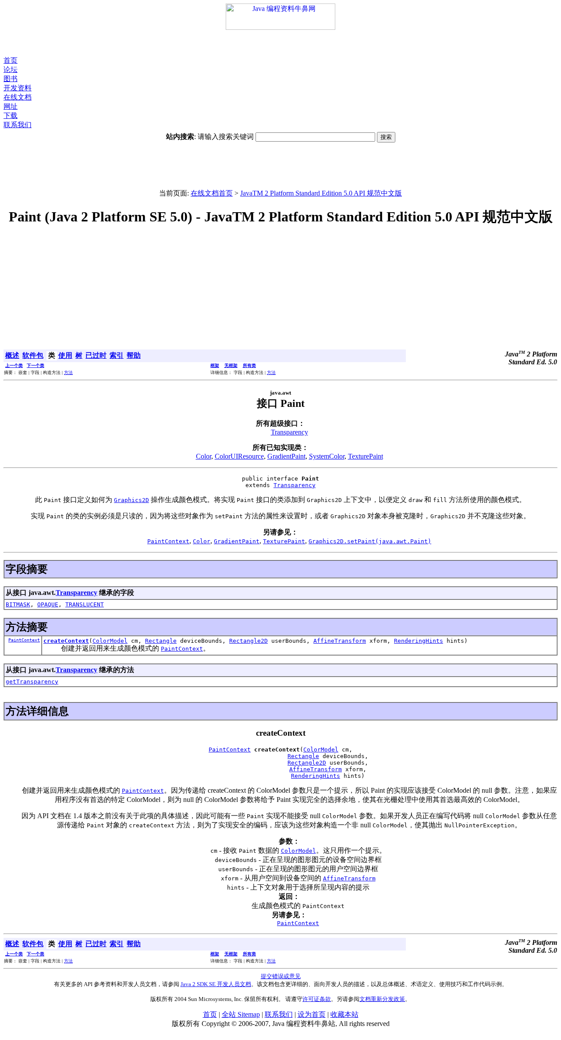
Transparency (289, 432)
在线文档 (18, 97)
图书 (11, 78)
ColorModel (110, 641)
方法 (68, 372)
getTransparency (32, 681)
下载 (11, 115)
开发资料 (18, 88)
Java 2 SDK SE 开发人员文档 (216, 984)
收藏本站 (344, 1014)
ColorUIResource (239, 456)
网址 (11, 106)
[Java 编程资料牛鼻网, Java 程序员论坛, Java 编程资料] (280, 27)
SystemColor (326, 456)
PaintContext (24, 640)
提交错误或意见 (281, 976)
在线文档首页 (212, 193)
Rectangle (161, 641)
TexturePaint (365, 456)
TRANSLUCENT (84, 604)
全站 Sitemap (241, 1014)
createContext (66, 641)
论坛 (11, 69)
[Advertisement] (280, 43)
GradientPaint (286, 456)
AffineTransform (339, 641)
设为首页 (312, 1014)
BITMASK (18, 604)
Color (203, 456)
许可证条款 (316, 999)
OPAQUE (47, 604)
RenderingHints (418, 641)
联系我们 (18, 124)
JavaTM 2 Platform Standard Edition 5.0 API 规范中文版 (321, 193)
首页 (11, 60)
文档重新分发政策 (382, 999)
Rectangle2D (248, 641)
